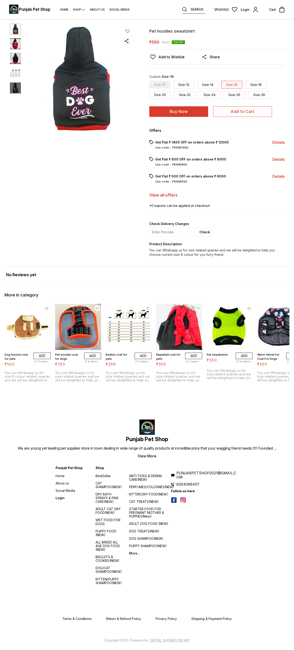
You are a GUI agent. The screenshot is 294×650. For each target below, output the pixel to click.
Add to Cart (242, 111)
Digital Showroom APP (170, 640)
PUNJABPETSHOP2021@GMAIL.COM (206, 475)
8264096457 (187, 484)
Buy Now (179, 111)
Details (278, 142)
